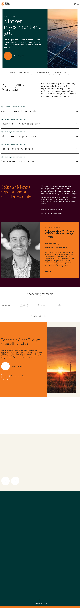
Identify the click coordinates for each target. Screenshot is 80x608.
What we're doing (24, 72)
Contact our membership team (51, 213)
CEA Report (17, 530)
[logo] (5, 4)
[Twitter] (40, 518)
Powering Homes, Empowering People (19, 539)
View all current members (39, 316)
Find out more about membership (52, 209)
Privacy (42, 600)
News (66, 72)
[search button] (71, 4)
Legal (37, 600)
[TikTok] (47, 518)
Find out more (42, 478)
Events (56, 72)
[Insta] (35, 518)
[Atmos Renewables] (11, 305)
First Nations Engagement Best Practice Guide (19, 547)
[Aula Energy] (28, 305)
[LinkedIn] (38, 518)
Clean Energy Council (39, 603)
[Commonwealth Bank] (46, 305)
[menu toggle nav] (78, 4)
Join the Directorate (42, 72)
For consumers (31, 539)
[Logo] (40, 510)
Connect (48, 271)
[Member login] (75, 4)
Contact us (4, 532)
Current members (6, 540)
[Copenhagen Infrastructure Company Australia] (63, 305)
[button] (15, 481)
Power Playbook (19, 534)
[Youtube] (43, 518)
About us (4, 536)
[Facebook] (32, 518)
